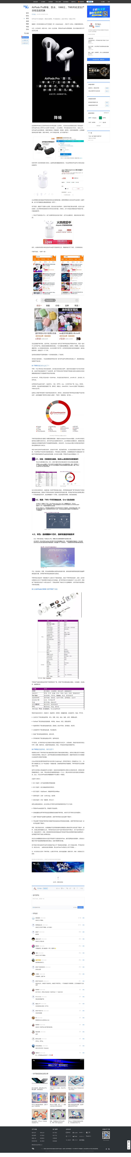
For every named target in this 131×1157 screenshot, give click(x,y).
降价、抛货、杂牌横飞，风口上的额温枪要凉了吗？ (98, 53)
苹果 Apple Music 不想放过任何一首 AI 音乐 (76, 1088)
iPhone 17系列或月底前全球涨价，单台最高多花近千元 (75, 1121)
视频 (27, 24)
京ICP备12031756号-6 (67, 1151)
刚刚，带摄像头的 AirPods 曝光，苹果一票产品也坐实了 (57, 1121)
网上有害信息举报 (94, 1148)
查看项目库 (106, 112)
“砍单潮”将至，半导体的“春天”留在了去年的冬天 (98, 41)
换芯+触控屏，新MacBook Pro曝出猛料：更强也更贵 (39, 1088)
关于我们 (42, 1135)
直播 (27, 21)
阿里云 (45, 1148)
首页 (27, 13)
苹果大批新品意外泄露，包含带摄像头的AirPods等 (75, 1105)
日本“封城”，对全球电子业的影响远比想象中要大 (98, 47)
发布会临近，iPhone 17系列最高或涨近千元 (39, 1121)
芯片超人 (34, 14)
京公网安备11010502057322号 (87, 1151)
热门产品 (55, 1135)
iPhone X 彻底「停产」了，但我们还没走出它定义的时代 (58, 1105)
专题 (27, 26)
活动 (27, 29)
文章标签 (55, 1138)
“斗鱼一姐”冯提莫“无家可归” (95, 136)
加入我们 (42, 1141)
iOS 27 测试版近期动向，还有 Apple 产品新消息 (40, 1105)
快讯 (27, 16)
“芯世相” (50, 24)
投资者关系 (34, 1141)
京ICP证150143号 (76, 1151)
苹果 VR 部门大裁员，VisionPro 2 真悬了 (58, 1088)
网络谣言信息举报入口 (37, 1144)
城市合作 (34, 1132)
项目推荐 (34, 1135)
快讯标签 (55, 1141)
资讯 (27, 18)
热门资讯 (55, 1132)
